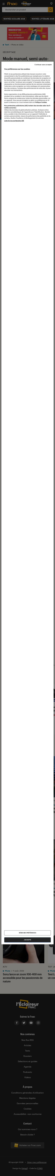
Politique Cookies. (40, 102)
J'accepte (27, 939)
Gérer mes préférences (27, 933)
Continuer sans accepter (43, 65)
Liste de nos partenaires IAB (14, 121)
